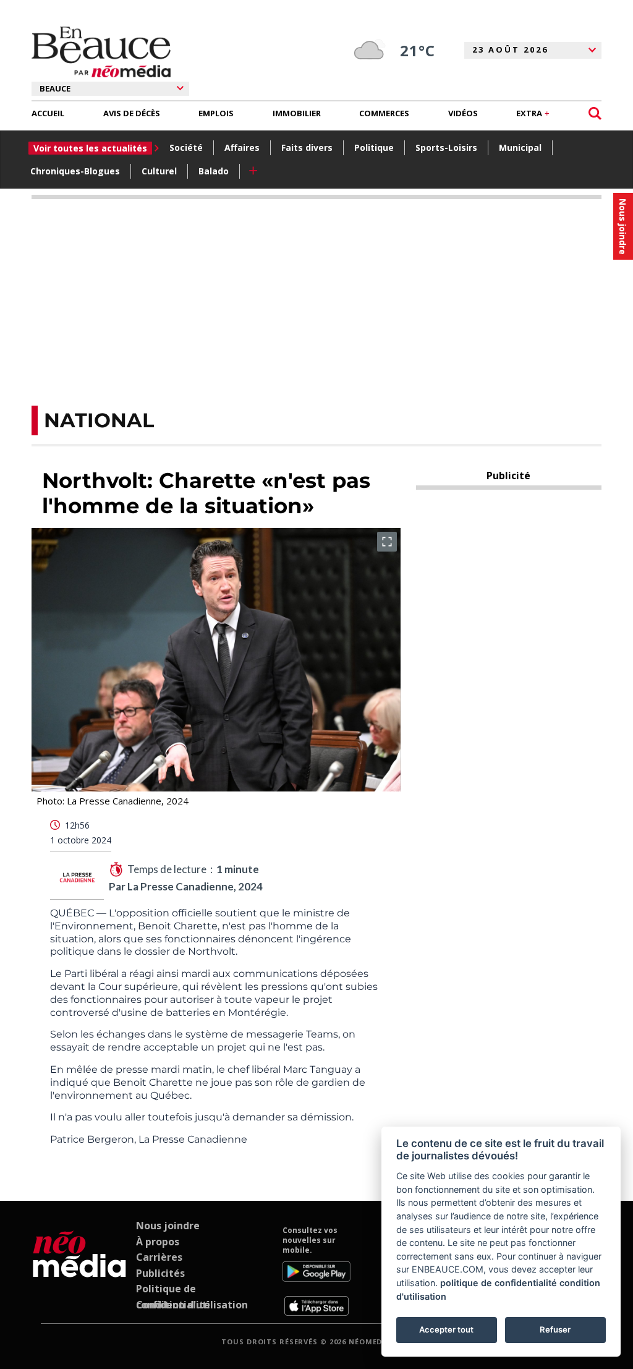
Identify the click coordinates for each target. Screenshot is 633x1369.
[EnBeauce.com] (79, 1270)
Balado (213, 171)
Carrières (159, 1257)
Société (186, 147)
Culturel (159, 171)
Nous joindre (168, 1225)
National (99, 420)
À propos (157, 1241)
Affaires (242, 147)
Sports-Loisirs (446, 147)
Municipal (520, 147)
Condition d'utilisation (192, 1304)
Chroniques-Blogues (75, 171)
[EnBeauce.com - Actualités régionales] (101, 52)
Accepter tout (446, 1329)
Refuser (555, 1329)
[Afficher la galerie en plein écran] (387, 541)
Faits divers (307, 147)
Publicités (160, 1273)
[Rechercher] (594, 113)
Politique (374, 147)
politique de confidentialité (498, 1282)
